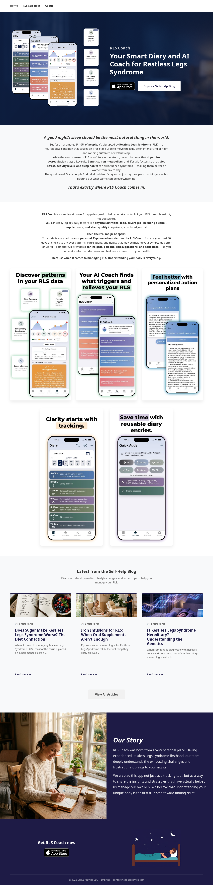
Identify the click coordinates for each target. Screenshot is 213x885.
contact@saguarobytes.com (128, 879)
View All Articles (106, 694)
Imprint (105, 879)
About (49, 5)
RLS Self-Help (31, 5)
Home (14, 5)
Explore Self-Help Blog (159, 86)
